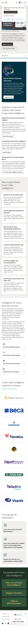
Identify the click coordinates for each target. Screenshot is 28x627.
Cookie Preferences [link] (5, 616)
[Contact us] (25, 2)
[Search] (17, 2)
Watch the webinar (8, 136)
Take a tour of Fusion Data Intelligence (14, 583)
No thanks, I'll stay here (9, 15)
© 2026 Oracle (4, 614)
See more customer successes (9, 389)
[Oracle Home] (6, 3)
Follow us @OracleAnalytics (14, 602)
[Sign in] (22, 2)
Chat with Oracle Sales (9, 48)
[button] (2, 2)
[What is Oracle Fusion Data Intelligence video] (14, 23)
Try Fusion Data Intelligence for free (12, 172)
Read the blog (6, 152)
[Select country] (20, 2)
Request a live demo (14, 593)
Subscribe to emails (5, 619)
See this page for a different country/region (13, 19)
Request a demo (7, 44)
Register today (8, 97)
